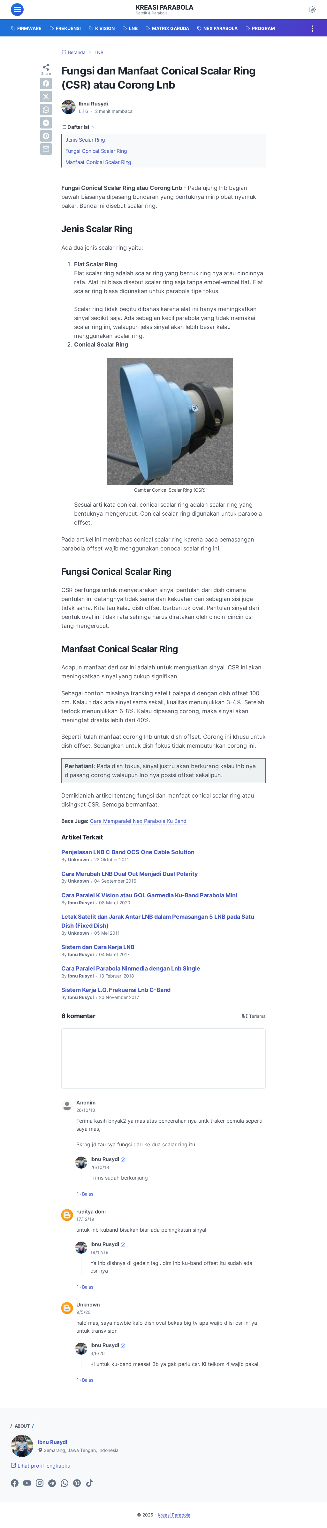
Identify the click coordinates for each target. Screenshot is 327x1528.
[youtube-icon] (27, 1483)
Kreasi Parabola (165, 7)
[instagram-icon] (39, 1483)
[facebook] (46, 83)
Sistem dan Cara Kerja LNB (97, 947)
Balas (87, 1193)
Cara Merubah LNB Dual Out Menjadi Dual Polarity (129, 873)
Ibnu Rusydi (52, 1442)
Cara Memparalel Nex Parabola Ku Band (138, 821)
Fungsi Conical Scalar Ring (96, 151)
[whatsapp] (46, 109)
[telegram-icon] (52, 1483)
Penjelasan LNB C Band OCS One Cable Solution (127, 852)
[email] (46, 149)
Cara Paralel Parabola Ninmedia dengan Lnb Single (130, 968)
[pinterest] (46, 136)
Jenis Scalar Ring (85, 139)
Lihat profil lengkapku (43, 1465)
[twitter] (46, 96)
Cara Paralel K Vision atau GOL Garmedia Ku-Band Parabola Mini (149, 895)
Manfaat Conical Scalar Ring (98, 162)
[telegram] (46, 123)
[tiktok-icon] (89, 1483)
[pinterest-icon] (77, 1483)
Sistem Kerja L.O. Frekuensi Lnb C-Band (116, 989)
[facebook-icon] (15, 1483)
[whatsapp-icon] (64, 1483)
